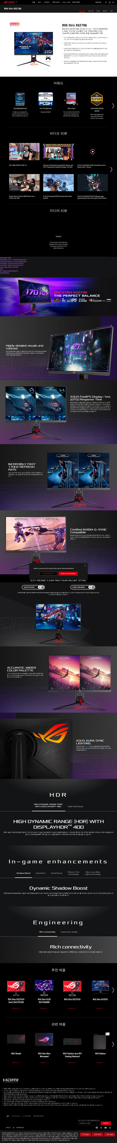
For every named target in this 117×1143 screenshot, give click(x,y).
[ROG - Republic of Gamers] (10, 2)
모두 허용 (110, 1134)
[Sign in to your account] (109, 2)
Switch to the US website (68, 573)
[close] (85, 566)
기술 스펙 (90, 11)
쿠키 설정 (85, 1134)
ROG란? (8, 1127)
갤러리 (105, 11)
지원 (111, 11)
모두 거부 (98, 1134)
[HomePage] (7, 1116)
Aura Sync (86, 746)
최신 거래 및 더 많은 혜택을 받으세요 (89, 1120)
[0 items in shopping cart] (113, 2)
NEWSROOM (20, 1127)
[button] (106, 1123)
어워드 (98, 11)
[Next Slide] (113, 106)
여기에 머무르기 (48, 573)
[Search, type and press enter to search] (106, 2)
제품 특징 (82, 11)
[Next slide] (113, 990)
